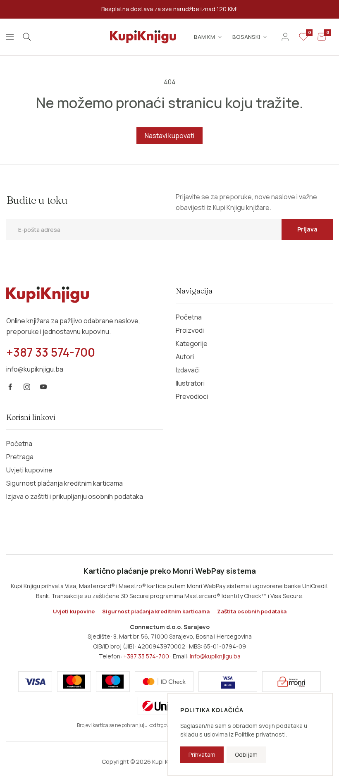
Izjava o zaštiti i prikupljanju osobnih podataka (74, 496)
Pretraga (19, 456)
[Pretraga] (27, 37)
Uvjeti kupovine (29, 469)
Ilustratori (190, 383)
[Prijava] (285, 37)
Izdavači (188, 369)
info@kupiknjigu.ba (215, 656)
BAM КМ (204, 37)
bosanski (246, 37)
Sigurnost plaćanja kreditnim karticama (64, 483)
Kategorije (192, 343)
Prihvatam (202, 754)
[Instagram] (27, 387)
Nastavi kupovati (169, 135)
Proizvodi (190, 330)
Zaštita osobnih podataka (251, 611)
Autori (185, 356)
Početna (189, 317)
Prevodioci (192, 396)
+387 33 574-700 (146, 656)
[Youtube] (43, 387)
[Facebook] (10, 387)
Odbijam (246, 754)
